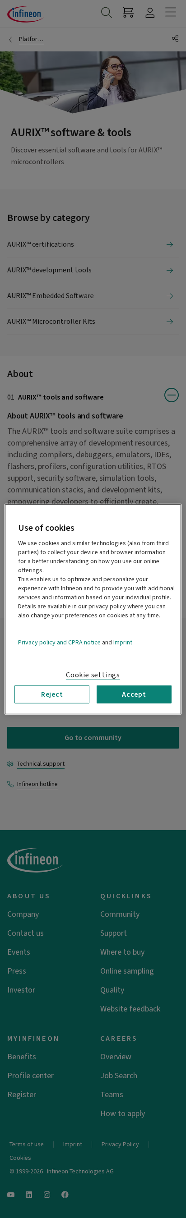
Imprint (122, 642)
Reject (52, 694)
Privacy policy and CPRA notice (59, 642)
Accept (134, 694)
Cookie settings (93, 675)
